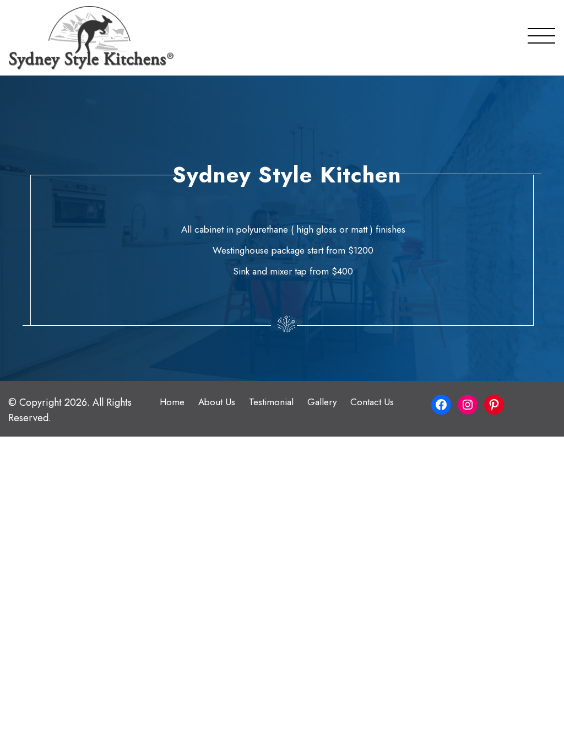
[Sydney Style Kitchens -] (91, 38)
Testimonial (271, 401)
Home (172, 401)
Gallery (322, 401)
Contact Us (372, 401)
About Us (216, 401)
